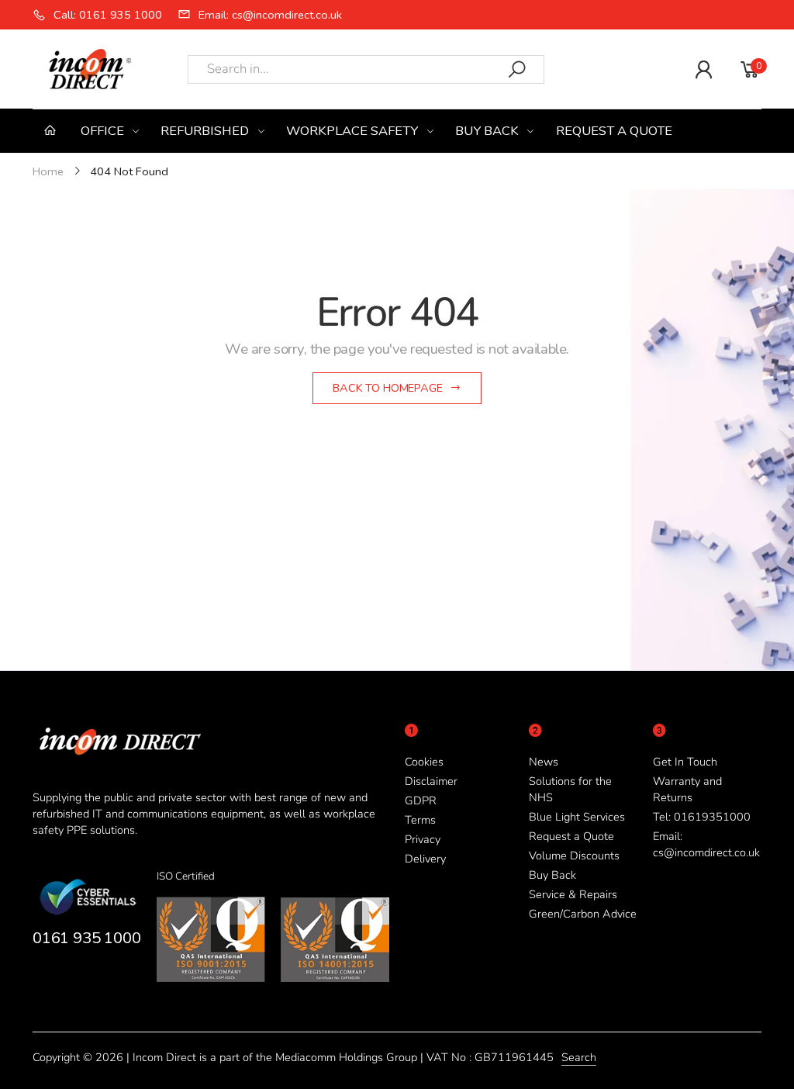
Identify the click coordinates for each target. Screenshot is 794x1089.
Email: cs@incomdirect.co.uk (706, 844)
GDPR (421, 800)
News (543, 761)
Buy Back (552, 875)
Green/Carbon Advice (583, 913)
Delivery (425, 858)
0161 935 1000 (86, 938)
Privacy (422, 839)
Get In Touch (685, 761)
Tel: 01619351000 (702, 817)
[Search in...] (517, 69)
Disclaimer (431, 781)
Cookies (424, 761)
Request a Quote (571, 836)
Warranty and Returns (687, 789)
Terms (420, 820)
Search (578, 1057)
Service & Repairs (573, 894)
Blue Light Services (577, 817)
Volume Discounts (574, 855)
